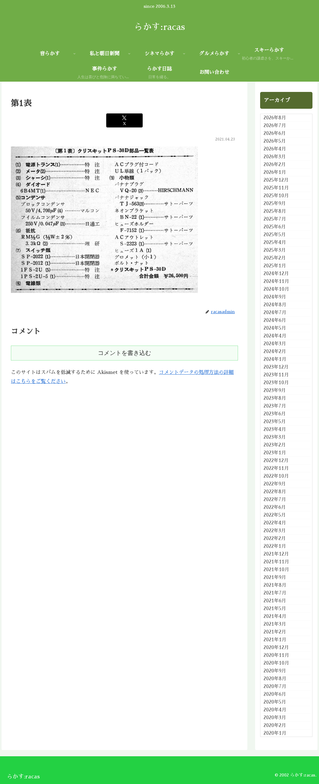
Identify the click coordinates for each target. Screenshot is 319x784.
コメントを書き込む (124, 353)
